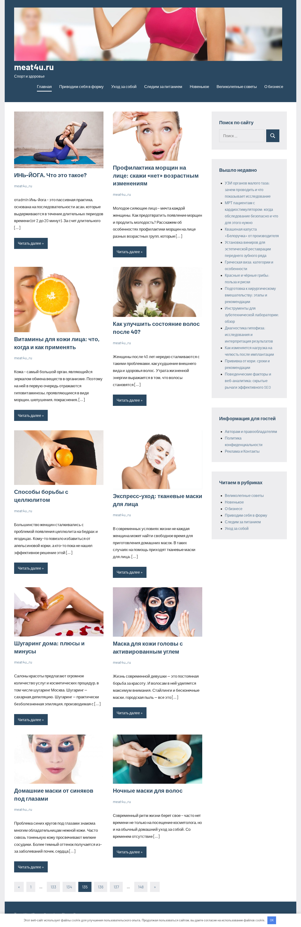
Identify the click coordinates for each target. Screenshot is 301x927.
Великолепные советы (237, 86)
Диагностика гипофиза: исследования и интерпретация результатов (249, 334)
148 (141, 886)
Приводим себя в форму (81, 86)
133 (53, 886)
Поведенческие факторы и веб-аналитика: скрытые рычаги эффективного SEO (248, 380)
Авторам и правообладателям (251, 431)
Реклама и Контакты (242, 451)
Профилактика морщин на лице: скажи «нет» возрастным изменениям (156, 175)
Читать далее (29, 243)
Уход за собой (124, 86)
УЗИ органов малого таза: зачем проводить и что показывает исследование (248, 189)
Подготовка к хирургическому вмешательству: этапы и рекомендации (250, 295)
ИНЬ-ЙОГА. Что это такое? (50, 175)
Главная (44, 86)
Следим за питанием (163, 86)
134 (69, 886)
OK (272, 920)
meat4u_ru (23, 186)
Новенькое (199, 86)
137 (116, 886)
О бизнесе (273, 86)
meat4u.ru (34, 67)
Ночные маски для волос (147, 790)
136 (100, 886)
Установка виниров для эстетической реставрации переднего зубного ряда (248, 249)
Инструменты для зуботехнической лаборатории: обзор (252, 315)
